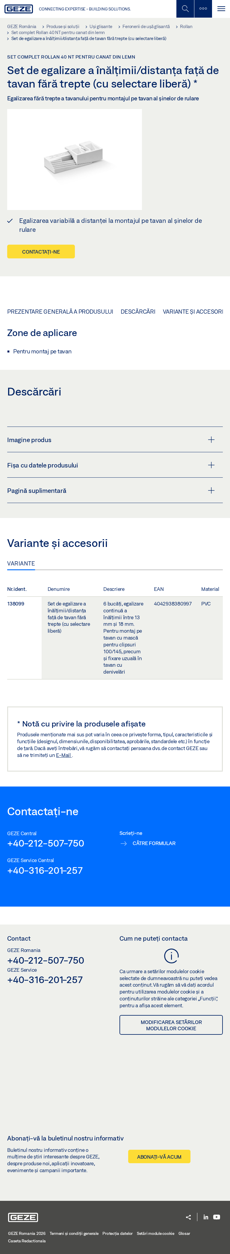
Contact (19, 938)
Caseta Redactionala (27, 1240)
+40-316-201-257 (44, 870)
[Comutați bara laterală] (203, 9)
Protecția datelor (117, 1233)
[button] (188, 1217)
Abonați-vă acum (159, 1157)
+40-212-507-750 (45, 843)
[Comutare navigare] (221, 9)
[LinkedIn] (206, 1217)
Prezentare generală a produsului (60, 311)
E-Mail (64, 755)
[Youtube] (216, 1217)
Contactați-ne (41, 252)
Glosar (184, 1233)
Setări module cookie (155, 1233)
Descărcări (138, 311)
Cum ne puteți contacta (153, 938)
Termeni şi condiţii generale (74, 1233)
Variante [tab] (21, 563)
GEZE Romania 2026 (27, 1233)
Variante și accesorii (194, 311)
